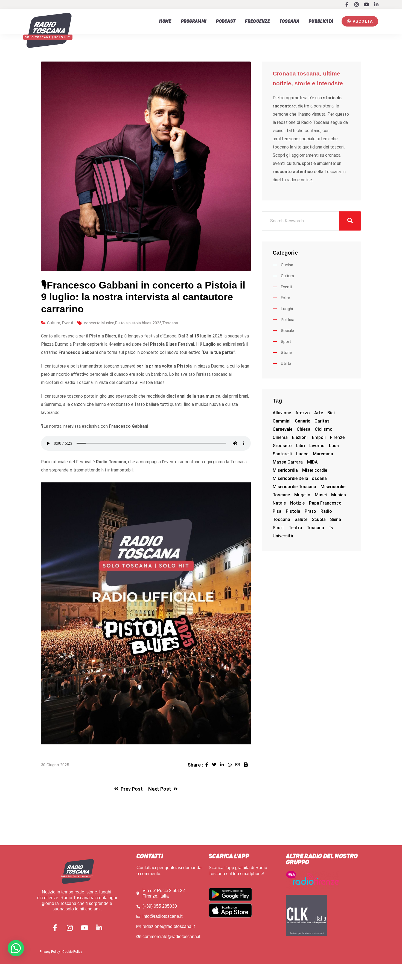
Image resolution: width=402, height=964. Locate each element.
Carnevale (282, 429)
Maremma (323, 453)
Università (283, 535)
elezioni (300, 437)
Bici (331, 412)
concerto (92, 323)
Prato (310, 511)
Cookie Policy (72, 952)
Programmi (194, 21)
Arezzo (302, 412)
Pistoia (121, 323)
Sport (286, 341)
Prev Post (132, 789)
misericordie (314, 470)
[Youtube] (366, 4)
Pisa (277, 511)
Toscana (289, 21)
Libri (300, 445)
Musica (107, 323)
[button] (360, 21)
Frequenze (257, 21)
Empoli (319, 437)
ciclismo (324, 429)
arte (318, 412)
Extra (285, 297)
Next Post (159, 789)
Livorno (317, 445)
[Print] (247, 764)
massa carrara (288, 462)
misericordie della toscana (300, 478)
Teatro (295, 527)
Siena (335, 519)
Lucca (302, 453)
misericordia (285, 470)
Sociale (287, 330)
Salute (301, 519)
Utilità (286, 363)
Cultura (53, 323)
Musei (321, 494)
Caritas (322, 421)
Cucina (287, 265)
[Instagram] (356, 4)
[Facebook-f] (346, 4)
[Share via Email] (239, 764)
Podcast (225, 21)
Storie (286, 352)
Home (165, 21)
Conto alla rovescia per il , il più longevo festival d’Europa (108, 336)
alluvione (282, 412)
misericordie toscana (294, 486)
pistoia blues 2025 (145, 323)
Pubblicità (321, 21)
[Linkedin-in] (376, 4)
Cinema (280, 437)
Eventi (67, 323)
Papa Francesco (325, 503)
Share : (195, 765)
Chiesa (303, 429)
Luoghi (287, 308)
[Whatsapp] (231, 764)
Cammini (281, 421)
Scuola (319, 519)
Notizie (297, 503)
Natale (279, 503)
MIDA (312, 462)
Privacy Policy (50, 952)
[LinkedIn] (224, 764)
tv (330, 527)
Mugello (302, 494)
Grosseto (282, 445)
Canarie (302, 421)
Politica (287, 319)
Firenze (337, 437)
